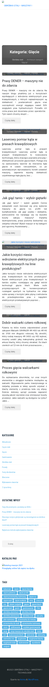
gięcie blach (36, 604)
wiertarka (41, 635)
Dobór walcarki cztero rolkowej (24, 323)
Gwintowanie (7, 457)
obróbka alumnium (11, 612)
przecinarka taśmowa (31, 623)
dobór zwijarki (15, 604)
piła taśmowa (9, 620)
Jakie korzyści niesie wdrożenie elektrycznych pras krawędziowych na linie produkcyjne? (23, 262)
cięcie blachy (27, 589)
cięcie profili (23, 593)
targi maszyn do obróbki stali (22, 631)
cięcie (16, 589)
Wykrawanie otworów (10, 482)
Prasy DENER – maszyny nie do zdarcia (16, 512)
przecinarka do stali (11, 623)
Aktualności (6, 442)
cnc (4, 604)
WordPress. (33, 679)
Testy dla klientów (8, 472)
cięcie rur (32, 597)
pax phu (40, 616)
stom (5, 627)
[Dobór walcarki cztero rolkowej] (24, 315)
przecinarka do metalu (27, 620)
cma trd (39, 600)
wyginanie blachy (36, 639)
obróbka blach (28, 612)
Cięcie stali (6, 447)
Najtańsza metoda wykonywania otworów (17, 530)
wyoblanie (36, 643)
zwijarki (6, 646)
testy (39, 631)
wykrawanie (23, 643)
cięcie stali (7, 600)
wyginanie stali (9, 643)
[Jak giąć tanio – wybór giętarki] (24, 191)
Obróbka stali (17, 60)
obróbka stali (28, 616)
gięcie (26, 604)
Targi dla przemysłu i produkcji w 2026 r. (16, 507)
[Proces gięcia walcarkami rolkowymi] (24, 360)
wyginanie (22, 639)
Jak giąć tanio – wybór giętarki (24, 198)
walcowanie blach (16, 635)
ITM (38, 608)
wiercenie (30, 635)
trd (4, 635)
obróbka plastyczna (11, 616)
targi (5, 631)
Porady (35, 73)
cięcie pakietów (9, 593)
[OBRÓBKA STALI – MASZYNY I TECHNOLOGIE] (21, 5)
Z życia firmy (6, 487)
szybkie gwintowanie (31, 627)
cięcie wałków (20, 600)
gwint (17, 608)
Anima (22, 679)
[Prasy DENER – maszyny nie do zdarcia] (24, 74)
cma (31, 600)
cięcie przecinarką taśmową (14, 597)
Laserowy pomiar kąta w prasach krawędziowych (19, 141)
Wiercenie (5, 477)
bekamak (7, 589)
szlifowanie (15, 627)
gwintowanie (28, 608)
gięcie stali (7, 608)
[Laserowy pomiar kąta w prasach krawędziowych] (24, 131)
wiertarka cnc (8, 639)
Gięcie (27, 73)
